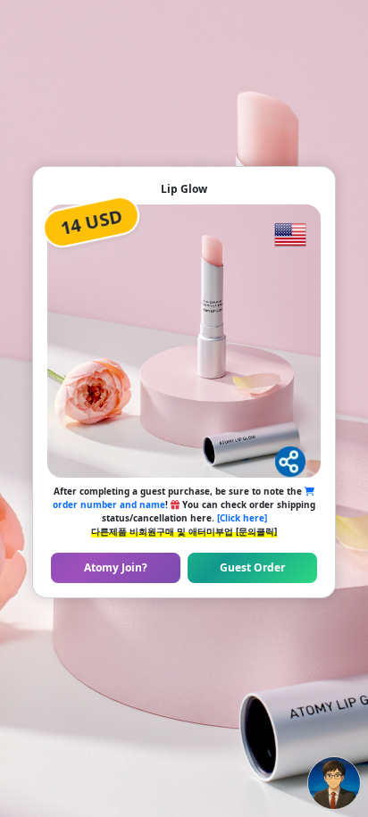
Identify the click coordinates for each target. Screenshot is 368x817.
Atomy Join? (115, 567)
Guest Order (252, 567)
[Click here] (242, 518)
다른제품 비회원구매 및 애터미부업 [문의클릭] (184, 531)
